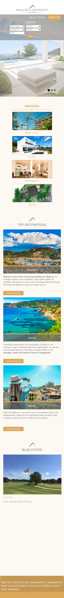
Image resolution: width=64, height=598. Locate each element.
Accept (11, 590)
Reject (32, 590)
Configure (53, 590)
